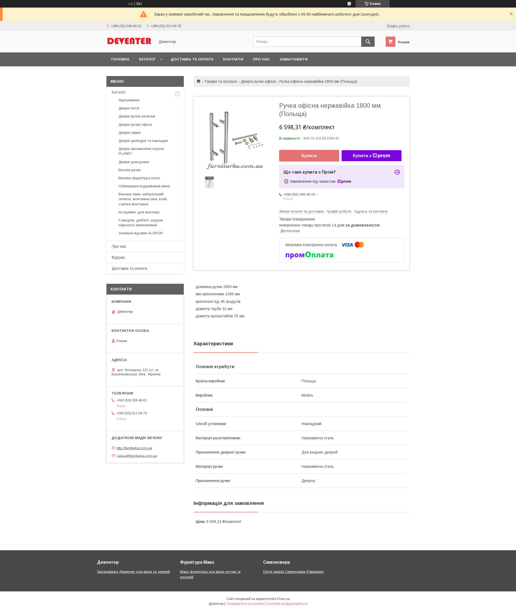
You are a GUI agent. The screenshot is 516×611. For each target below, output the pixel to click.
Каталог (147, 59)
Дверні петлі (129, 108)
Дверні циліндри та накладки (143, 141)
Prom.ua (283, 599)
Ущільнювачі (129, 100)
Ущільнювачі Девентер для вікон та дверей (133, 572)
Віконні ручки (130, 170)
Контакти (233, 59)
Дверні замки (130, 133)
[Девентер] (129, 45)
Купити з (362, 155)
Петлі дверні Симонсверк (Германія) (293, 572)
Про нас (261, 59)
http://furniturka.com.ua (134, 448)
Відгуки (118, 257)
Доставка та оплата (192, 59)
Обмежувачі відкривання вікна (144, 186)
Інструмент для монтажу (139, 212)
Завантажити (294, 59)
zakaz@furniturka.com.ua (137, 456)
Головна (120, 59)
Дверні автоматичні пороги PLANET (141, 151)
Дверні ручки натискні (137, 116)
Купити (309, 155)
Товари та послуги (220, 81)
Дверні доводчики (134, 162)
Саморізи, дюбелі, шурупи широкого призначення (141, 222)
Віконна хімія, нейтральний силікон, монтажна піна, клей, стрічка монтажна (143, 199)
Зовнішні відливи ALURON (141, 233)
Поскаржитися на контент (245, 604)
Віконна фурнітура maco (139, 178)
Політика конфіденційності (287, 604)
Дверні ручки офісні (258, 81)
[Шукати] (368, 42)
